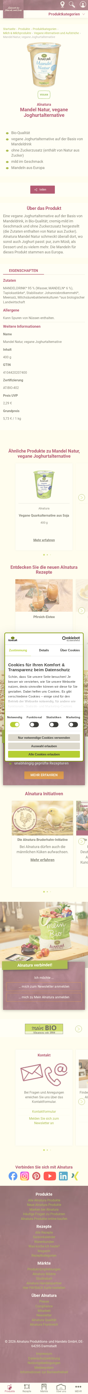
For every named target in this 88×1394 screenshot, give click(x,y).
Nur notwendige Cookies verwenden (44, 737)
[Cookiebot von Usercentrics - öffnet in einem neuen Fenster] (62, 638)
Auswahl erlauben (44, 746)
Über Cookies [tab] (70, 650)
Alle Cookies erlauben (44, 754)
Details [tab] (44, 650)
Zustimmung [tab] (18, 650)
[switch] (34, 724)
